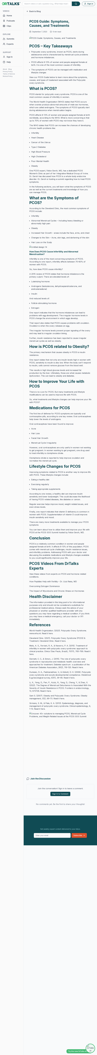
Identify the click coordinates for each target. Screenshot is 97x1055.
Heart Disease (37, 137)
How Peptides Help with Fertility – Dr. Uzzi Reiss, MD (53, 581)
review (69, 416)
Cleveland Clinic (52, 208)
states (67, 102)
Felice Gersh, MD (54, 170)
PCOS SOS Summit (49, 532)
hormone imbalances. (45, 57)
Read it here (47, 633)
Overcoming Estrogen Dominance (44, 586)
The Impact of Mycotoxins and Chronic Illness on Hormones (56, 591)
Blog (10, 69)
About (5, 69)
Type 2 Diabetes (38, 147)
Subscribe (77, 835)
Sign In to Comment (60, 794)
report (48, 262)
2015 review (36, 274)
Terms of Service (9, 74)
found (60, 424)
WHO (57, 118)
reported (66, 338)
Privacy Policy (8, 71)
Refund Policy (8, 76)
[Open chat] (90, 1048)
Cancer (34, 142)
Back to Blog (35, 11)
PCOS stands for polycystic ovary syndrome (49, 94)
